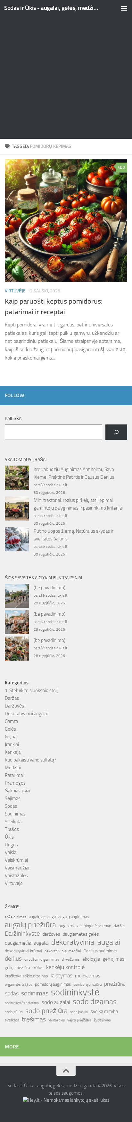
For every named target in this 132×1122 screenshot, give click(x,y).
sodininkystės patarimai (22, 1003)
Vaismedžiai (17, 868)
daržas (119, 925)
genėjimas (113, 959)
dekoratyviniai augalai (85, 942)
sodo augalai (56, 1002)
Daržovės (14, 706)
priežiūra (114, 984)
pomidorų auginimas (53, 984)
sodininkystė (75, 992)
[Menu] (124, 8)
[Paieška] (116, 432)
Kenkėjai (13, 752)
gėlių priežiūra (17, 967)
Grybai (11, 737)
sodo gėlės (14, 1012)
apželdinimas (15, 917)
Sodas (11, 806)
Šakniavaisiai (17, 791)
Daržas (12, 698)
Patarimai (14, 775)
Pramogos (15, 783)
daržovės (51, 934)
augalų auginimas (73, 916)
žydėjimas (102, 1020)
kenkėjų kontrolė (65, 967)
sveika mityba (104, 1011)
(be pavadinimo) (49, 588)
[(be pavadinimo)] (17, 597)
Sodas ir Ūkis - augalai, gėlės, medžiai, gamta (51, 8)
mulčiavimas (87, 976)
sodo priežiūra (46, 1011)
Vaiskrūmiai (16, 860)
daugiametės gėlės (81, 934)
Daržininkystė (22, 933)
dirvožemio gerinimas (41, 959)
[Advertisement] (66, 69)
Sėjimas (13, 798)
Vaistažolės (16, 875)
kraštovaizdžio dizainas (26, 976)
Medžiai (13, 767)
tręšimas (34, 1019)
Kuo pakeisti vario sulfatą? (30, 760)
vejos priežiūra (79, 1020)
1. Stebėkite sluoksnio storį (31, 690)
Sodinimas (15, 814)
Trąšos (12, 829)
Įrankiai (12, 744)
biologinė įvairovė (95, 925)
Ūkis (9, 837)
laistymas (61, 975)
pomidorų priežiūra (87, 985)
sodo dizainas (95, 1001)
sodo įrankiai (79, 1012)
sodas (12, 993)
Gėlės (10, 729)
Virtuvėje (15, 291)
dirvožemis (71, 959)
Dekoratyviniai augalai (26, 714)
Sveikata (13, 821)
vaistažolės (56, 1020)
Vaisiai (11, 852)
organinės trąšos (18, 984)
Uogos (11, 845)
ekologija (91, 959)
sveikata (12, 1019)
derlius (13, 958)
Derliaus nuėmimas (100, 950)
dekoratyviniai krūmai (23, 950)
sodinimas (34, 993)
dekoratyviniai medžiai (63, 951)
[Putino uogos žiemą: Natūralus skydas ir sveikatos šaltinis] (17, 540)
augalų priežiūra (30, 925)
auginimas (68, 926)
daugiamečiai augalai (27, 943)
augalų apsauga (42, 916)
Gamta (11, 721)
